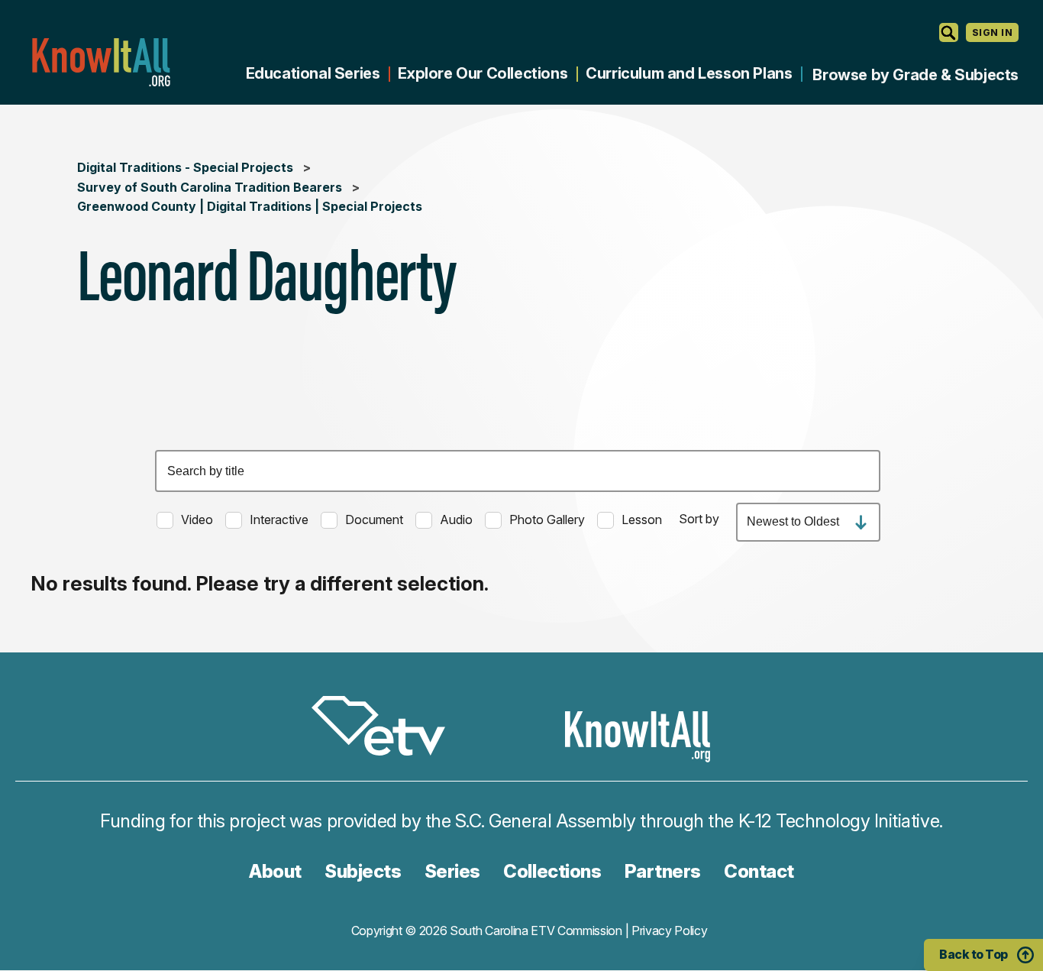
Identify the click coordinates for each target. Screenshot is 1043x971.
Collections (552, 871)
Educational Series (313, 73)
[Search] (948, 32)
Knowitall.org (100, 62)
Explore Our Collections (482, 73)
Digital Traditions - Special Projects (185, 167)
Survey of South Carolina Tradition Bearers (209, 187)
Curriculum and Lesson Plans (689, 73)
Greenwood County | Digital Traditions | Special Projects (249, 206)
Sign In (992, 32)
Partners (663, 871)
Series (452, 871)
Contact (759, 871)
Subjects (363, 871)
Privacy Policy (669, 930)
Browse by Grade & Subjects (915, 75)
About (275, 871)
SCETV (386, 728)
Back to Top (973, 954)
